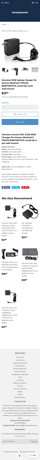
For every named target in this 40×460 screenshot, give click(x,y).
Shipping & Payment (20, 374)
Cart (36, 3)
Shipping (5, 97)
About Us (20, 357)
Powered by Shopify (27, 452)
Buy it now (20, 122)
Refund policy (20, 397)
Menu (6, 3)
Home (4, 24)
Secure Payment (20, 369)
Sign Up (34, 441)
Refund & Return (20, 383)
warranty (20, 380)
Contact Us (20, 360)
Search (20, 394)
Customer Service (20, 363)
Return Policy (20, 372)
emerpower (20, 12)
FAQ (20, 377)
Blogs (20, 392)
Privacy (20, 386)
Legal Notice (20, 366)
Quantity (5, 103)
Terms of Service (20, 389)
